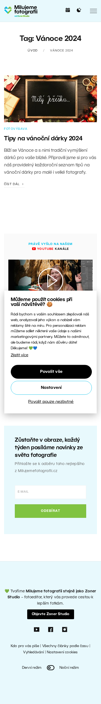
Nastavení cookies (62, 652)
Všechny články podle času (65, 646)
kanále (52, 249)
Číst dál (12, 184)
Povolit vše (51, 372)
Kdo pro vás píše (25, 646)
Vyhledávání (33, 652)
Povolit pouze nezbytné (51, 402)
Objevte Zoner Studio (50, 614)
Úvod (33, 50)
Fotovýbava (15, 129)
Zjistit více (19, 355)
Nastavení (51, 388)
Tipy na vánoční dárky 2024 (43, 138)
